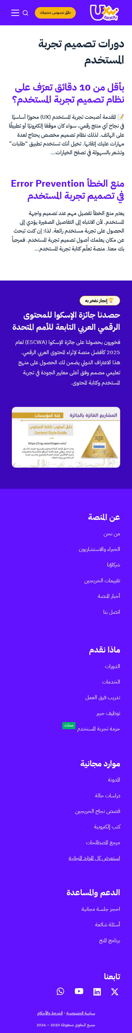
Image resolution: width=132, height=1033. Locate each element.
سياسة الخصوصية (80, 1013)
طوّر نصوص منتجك (55, 12)
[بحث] (25, 13)
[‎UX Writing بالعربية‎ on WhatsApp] (60, 991)
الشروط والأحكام (50, 1013)
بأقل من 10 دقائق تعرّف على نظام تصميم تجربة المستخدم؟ (68, 93)
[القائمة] (15, 13)
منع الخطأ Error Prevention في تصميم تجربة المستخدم (67, 190)
